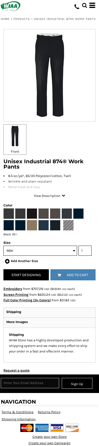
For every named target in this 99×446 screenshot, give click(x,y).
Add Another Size (24, 261)
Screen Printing (16, 295)
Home (5, 19)
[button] (84, 5)
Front (15, 151)
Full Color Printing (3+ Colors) (27, 300)
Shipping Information (19, 419)
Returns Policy (49, 412)
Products (21, 19)
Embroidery (12, 289)
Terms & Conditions (18, 412)
